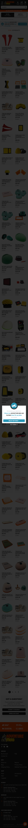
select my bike (13, 421)
